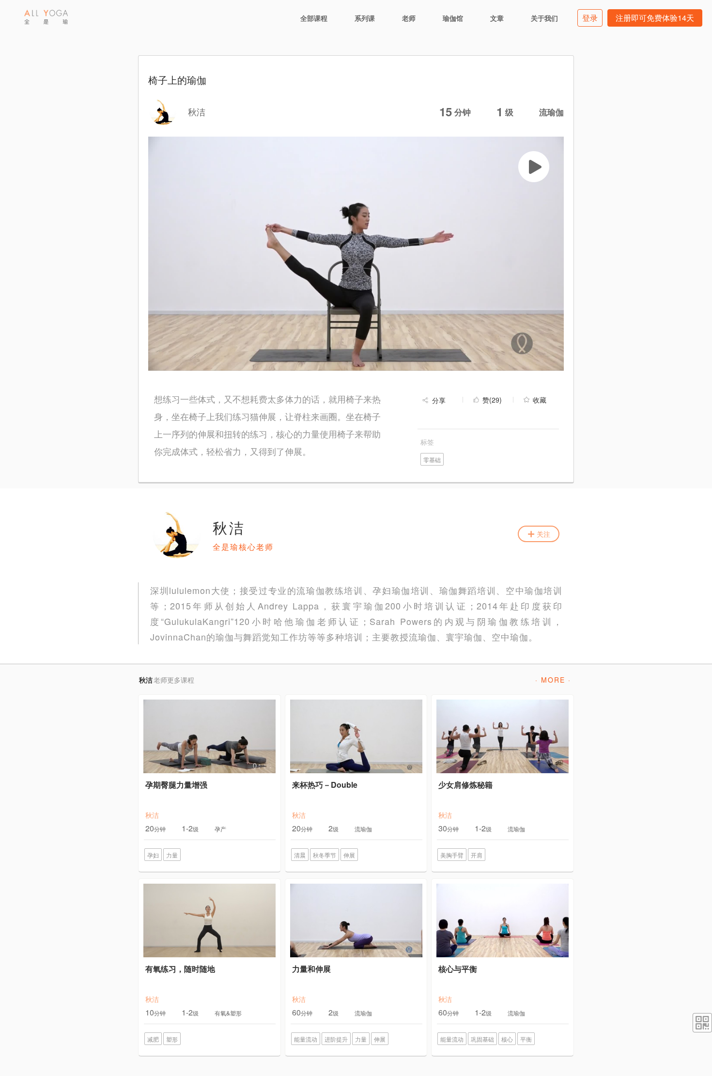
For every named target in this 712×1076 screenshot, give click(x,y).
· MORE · (553, 680)
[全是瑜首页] (46, 17)
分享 (439, 400)
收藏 (539, 400)
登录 (590, 17)
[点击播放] (533, 166)
